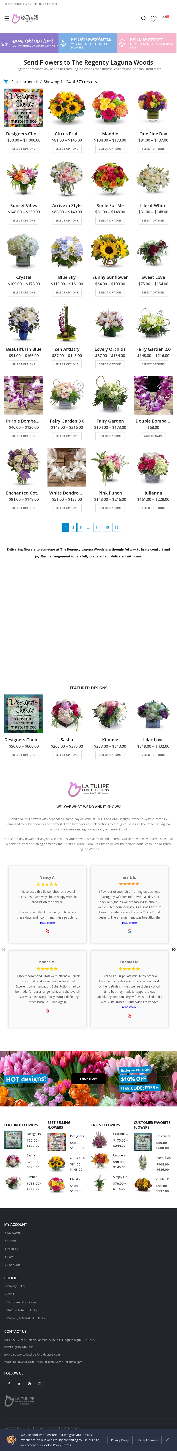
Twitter (19, 1383)
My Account (14, 1232)
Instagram (39, 1383)
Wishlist (12, 1249)
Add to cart (153, 436)
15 (107, 527)
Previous (3, 949)
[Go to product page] (23, 108)
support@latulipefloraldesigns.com (36, 1354)
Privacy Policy (16, 1286)
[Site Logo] (25, 18)
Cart (10, 1257)
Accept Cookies (148, 1440)
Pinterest (29, 1383)
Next (174, 949)
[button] (8, 18)
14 (98, 527)
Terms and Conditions (21, 1302)
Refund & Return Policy (22, 1310)
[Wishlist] (153, 19)
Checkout (13, 1265)
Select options (23, 149)
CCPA (10, 1294)
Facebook (9, 1383)
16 (117, 527)
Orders (12, 1241)
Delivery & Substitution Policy (26, 1318)
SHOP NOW (88, 1079)
